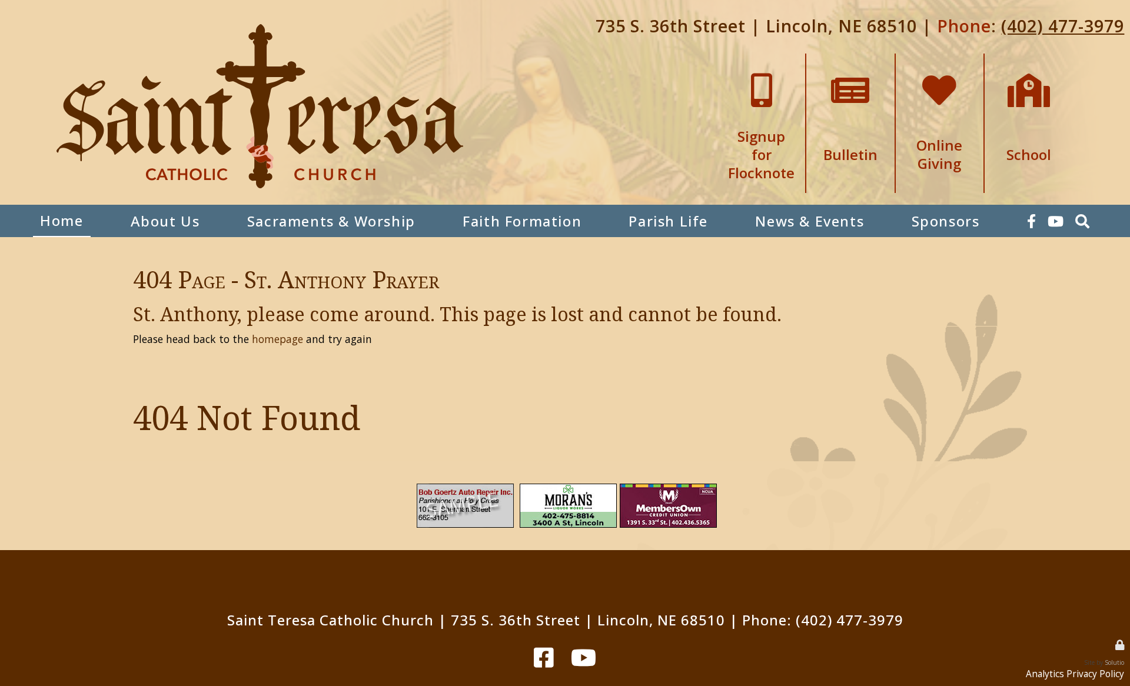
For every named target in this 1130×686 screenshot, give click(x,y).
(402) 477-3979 (1062, 25)
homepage (277, 339)
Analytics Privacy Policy (1075, 674)
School (1028, 59)
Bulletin (850, 59)
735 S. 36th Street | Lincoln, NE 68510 (756, 25)
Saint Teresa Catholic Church (330, 620)
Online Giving (939, 59)
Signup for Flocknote (761, 64)
